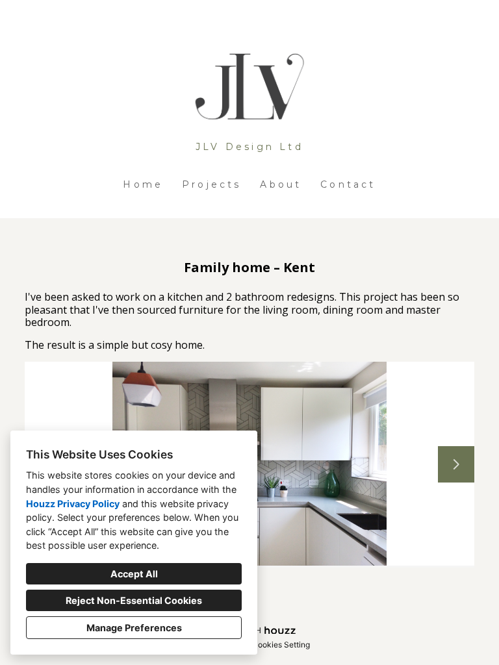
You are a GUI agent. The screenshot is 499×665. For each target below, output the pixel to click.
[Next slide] (456, 464)
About (280, 184)
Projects (212, 184)
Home (143, 184)
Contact (348, 184)
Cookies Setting (281, 644)
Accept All (134, 573)
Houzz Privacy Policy (73, 503)
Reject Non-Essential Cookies (134, 600)
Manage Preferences (134, 627)
